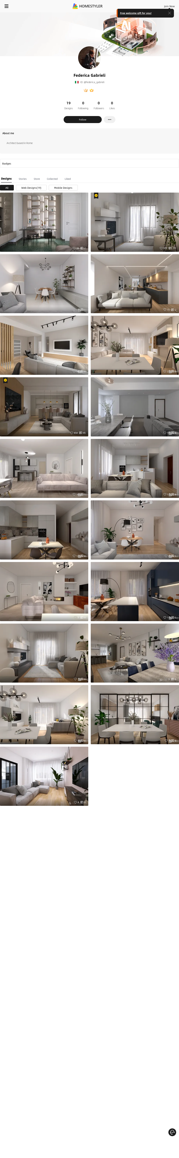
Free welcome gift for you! (136, 13)
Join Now (169, 6)
